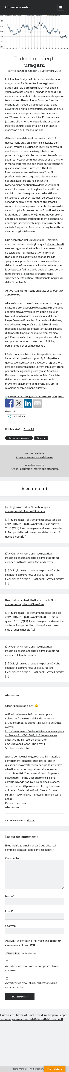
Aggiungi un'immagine (33, 942)
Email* (9, 911)
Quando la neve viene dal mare (34, 457)
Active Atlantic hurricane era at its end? (28, 290)
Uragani (41, 438)
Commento (12, 858)
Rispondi (31, 820)
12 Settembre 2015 (49, 70)
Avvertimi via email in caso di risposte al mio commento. (31, 968)
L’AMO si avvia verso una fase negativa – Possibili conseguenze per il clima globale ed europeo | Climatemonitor (32, 651)
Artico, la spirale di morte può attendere (35, 468)
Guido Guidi (27, 70)
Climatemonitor (18, 7)
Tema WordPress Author (25, 1068)
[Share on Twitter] (19, 403)
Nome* (9, 896)
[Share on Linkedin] (28, 403)
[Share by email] (37, 403)
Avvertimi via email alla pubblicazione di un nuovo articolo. (31, 985)
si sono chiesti (55, 244)
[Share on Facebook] (9, 403)
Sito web (10, 925)
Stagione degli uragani (19, 438)
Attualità (29, 429)
